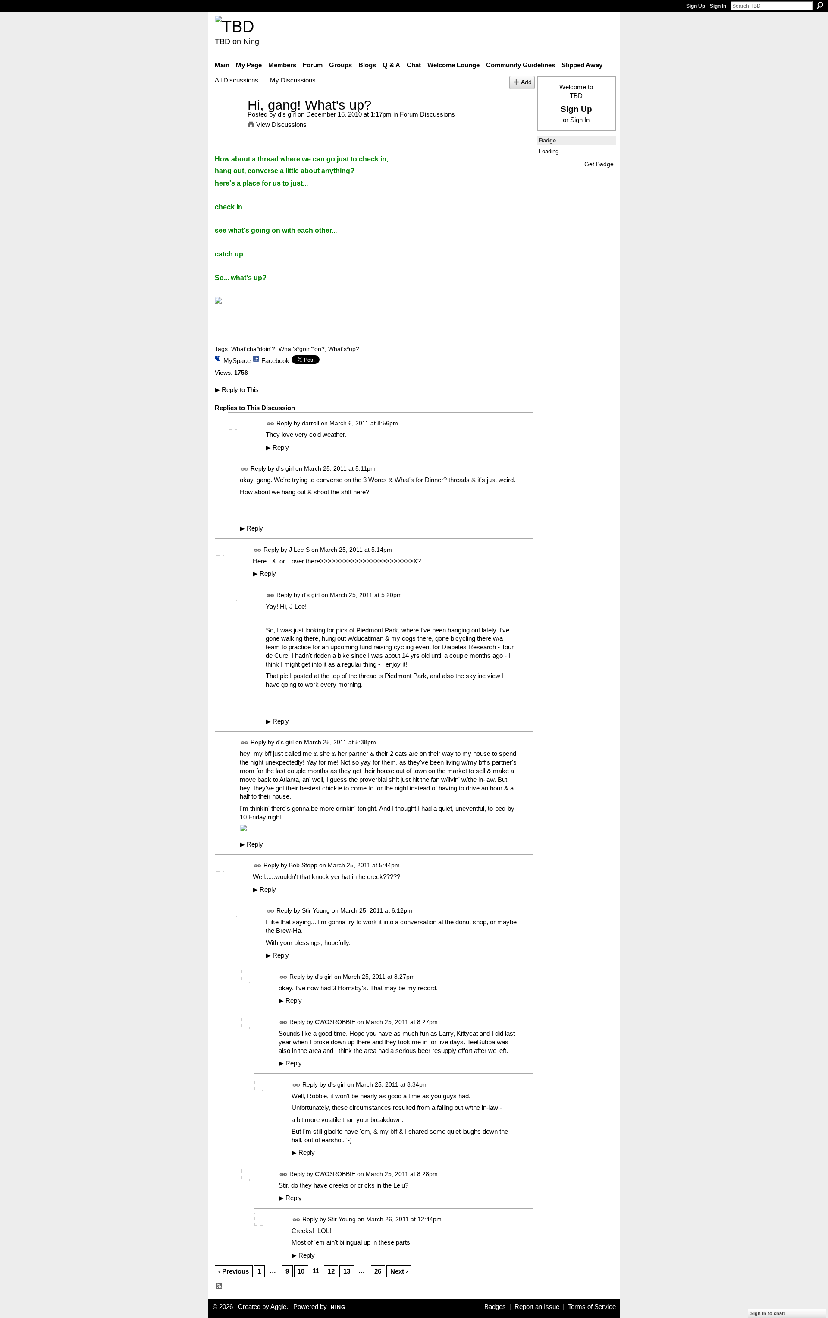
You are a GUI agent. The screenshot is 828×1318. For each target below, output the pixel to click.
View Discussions (281, 124)
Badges (495, 1306)
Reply (277, 447)
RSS (219, 1286)
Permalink (271, 424)
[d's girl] (228, 121)
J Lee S (299, 549)
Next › (399, 1271)
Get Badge (599, 164)
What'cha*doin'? (253, 348)
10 (301, 1271)
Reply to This (237, 389)
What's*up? (343, 348)
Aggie (278, 1306)
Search (819, 5)
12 (331, 1271)
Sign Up (695, 6)
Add (526, 82)
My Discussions (293, 80)
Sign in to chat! (767, 1313)
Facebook (275, 360)
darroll (310, 423)
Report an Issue (536, 1306)
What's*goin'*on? (302, 348)
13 (346, 1271)
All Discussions (236, 80)
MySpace (237, 360)
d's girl (287, 114)
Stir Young (316, 910)
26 (377, 1271)
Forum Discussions (427, 114)
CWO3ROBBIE (335, 1021)
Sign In (718, 6)
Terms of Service (592, 1306)
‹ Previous (233, 1271)
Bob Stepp (303, 865)
